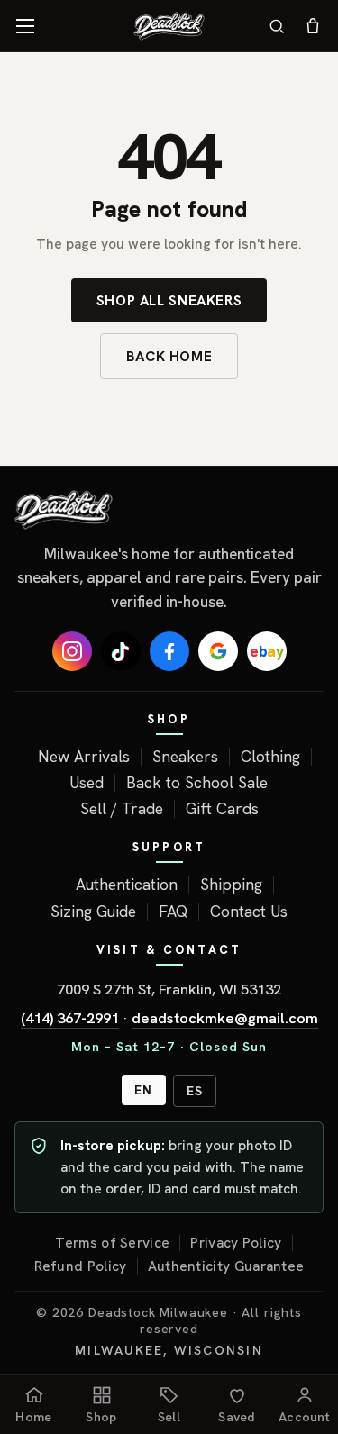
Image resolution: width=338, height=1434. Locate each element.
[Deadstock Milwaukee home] (169, 510)
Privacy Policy (235, 1243)
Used (86, 783)
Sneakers (185, 757)
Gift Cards (222, 809)
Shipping (231, 885)
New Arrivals (84, 757)
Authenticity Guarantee (226, 1266)
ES (195, 1091)
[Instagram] (72, 651)
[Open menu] (25, 26)
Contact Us (249, 912)
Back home (169, 356)
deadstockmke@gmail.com (225, 1018)
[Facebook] (169, 651)
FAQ (173, 912)
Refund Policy (80, 1266)
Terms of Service (112, 1243)
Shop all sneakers (169, 300)
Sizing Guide (93, 912)
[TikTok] (121, 651)
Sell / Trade (121, 809)
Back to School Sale (197, 783)
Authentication (127, 885)
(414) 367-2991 (70, 1018)
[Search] (277, 26)
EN (143, 1090)
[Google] (218, 651)
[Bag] (313, 26)
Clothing (270, 757)
